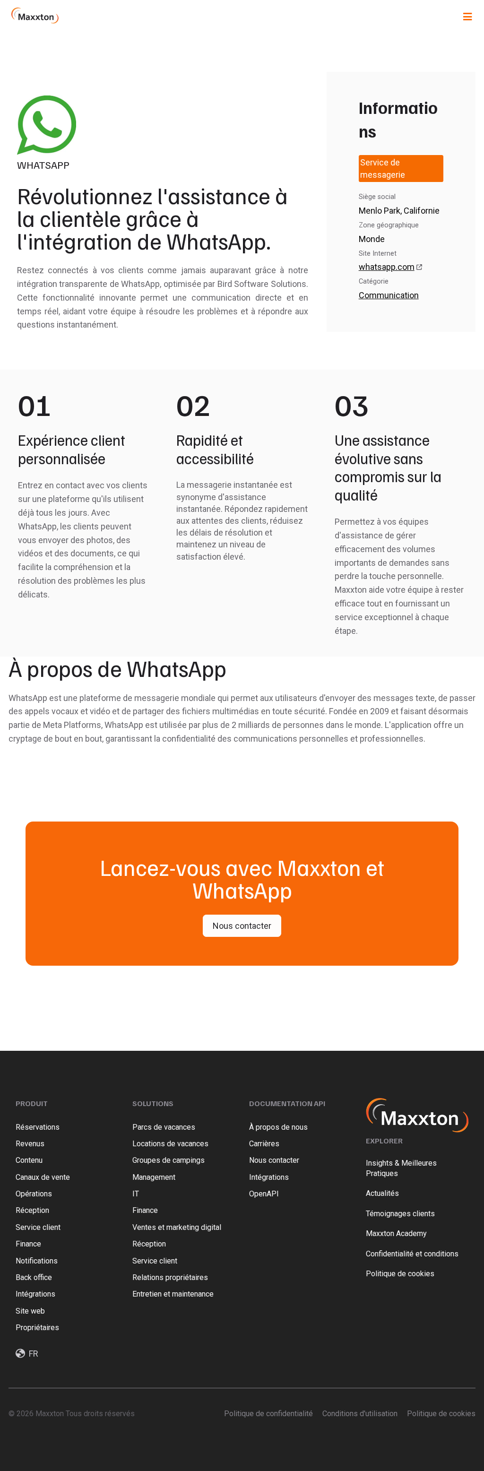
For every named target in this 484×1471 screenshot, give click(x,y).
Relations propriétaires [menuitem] (170, 1277)
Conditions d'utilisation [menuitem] (360, 1413)
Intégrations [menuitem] (35, 1293)
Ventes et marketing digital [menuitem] (176, 1227)
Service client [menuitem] (38, 1227)
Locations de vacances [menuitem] (170, 1143)
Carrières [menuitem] (264, 1143)
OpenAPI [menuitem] (264, 1193)
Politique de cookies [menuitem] (441, 1413)
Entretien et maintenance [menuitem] (173, 1293)
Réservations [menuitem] (38, 1127)
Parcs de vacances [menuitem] (163, 1127)
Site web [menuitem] (30, 1311)
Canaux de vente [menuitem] (44, 1177)
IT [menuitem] (135, 1193)
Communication (389, 295)
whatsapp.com (387, 267)
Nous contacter (242, 926)
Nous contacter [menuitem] (274, 1160)
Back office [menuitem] (34, 1277)
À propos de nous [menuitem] (278, 1127)
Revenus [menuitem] (30, 1143)
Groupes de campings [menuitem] (168, 1160)
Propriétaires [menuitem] (37, 1327)
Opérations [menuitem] (34, 1193)
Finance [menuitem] (28, 1243)
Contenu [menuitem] (29, 1160)
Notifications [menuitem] (37, 1260)
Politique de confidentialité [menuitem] (268, 1413)
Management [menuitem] (153, 1177)
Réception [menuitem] (32, 1210)
